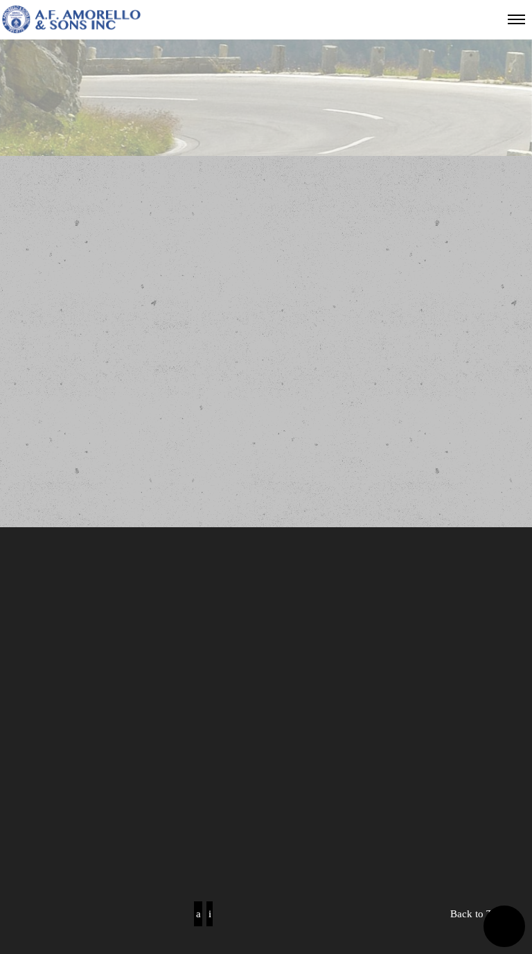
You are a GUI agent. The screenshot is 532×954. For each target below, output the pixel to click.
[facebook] (198, 913)
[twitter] (209, 913)
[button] (504, 926)
